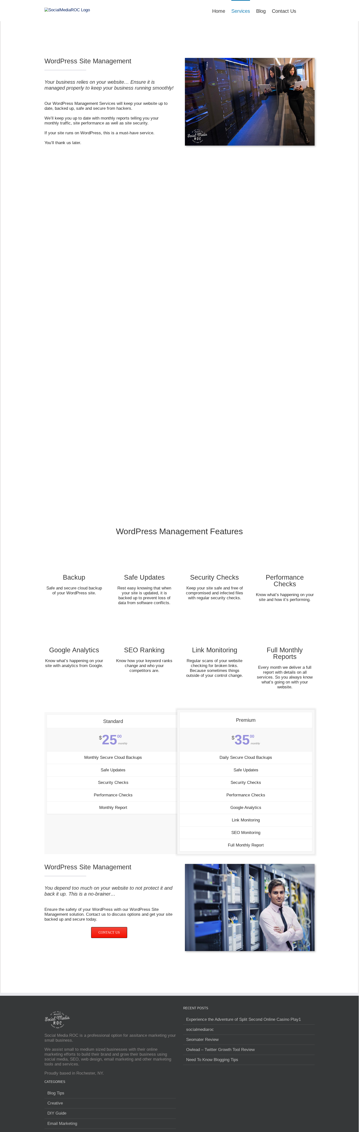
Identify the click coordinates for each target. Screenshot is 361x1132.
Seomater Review (202, 1039)
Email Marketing (62, 1123)
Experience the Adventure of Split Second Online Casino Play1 (243, 1019)
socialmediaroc (200, 1029)
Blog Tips (55, 1093)
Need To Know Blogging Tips (212, 1059)
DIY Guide (56, 1113)
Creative (55, 1103)
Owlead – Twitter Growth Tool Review (220, 1049)
